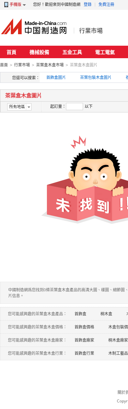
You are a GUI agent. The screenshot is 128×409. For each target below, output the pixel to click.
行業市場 (91, 31)
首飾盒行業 (84, 353)
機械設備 (39, 52)
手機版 (15, 4)
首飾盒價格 (84, 327)
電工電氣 (105, 52)
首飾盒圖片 (56, 77)
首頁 (11, 52)
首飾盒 (80, 314)
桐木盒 (106, 314)
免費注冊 (106, 4)
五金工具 (72, 52)
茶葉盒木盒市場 (50, 65)
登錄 (88, 4)
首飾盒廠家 (84, 340)
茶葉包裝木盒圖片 (96, 77)
